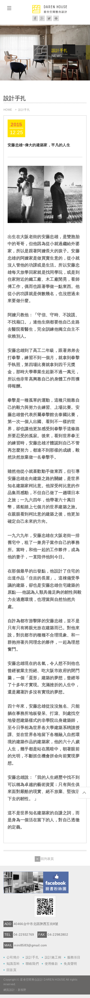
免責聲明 (70, 963)
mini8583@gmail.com (30, 945)
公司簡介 (13, 957)
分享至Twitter (49, 18)
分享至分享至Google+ (42, 18)
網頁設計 (9, 989)
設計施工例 (53, 957)
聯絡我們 (32, 963)
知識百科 (13, 963)
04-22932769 (24, 934)
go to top (84, 792)
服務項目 (73, 957)
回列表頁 (47, 859)
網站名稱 (49, 12)
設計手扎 (32, 957)
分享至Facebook (35, 18)
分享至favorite (56, 18)
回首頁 (11, 970)
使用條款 (51, 963)
